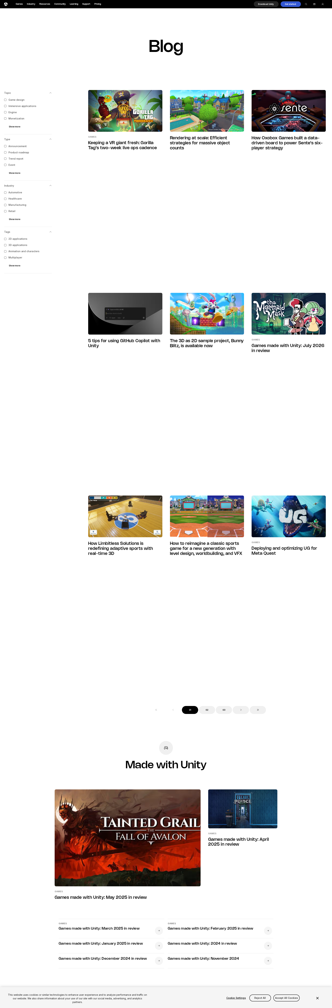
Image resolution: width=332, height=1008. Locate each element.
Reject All (260, 997)
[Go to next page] (241, 710)
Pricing (97, 4)
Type (7, 139)
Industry (31, 4)
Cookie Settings (236, 997)
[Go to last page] (258, 710)
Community (60, 4)
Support (86, 4)
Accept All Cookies (286, 997)
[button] (266, 4)
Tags (7, 232)
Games (19, 4)
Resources (44, 4)
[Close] (317, 998)
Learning (74, 4)
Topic (7, 92)
